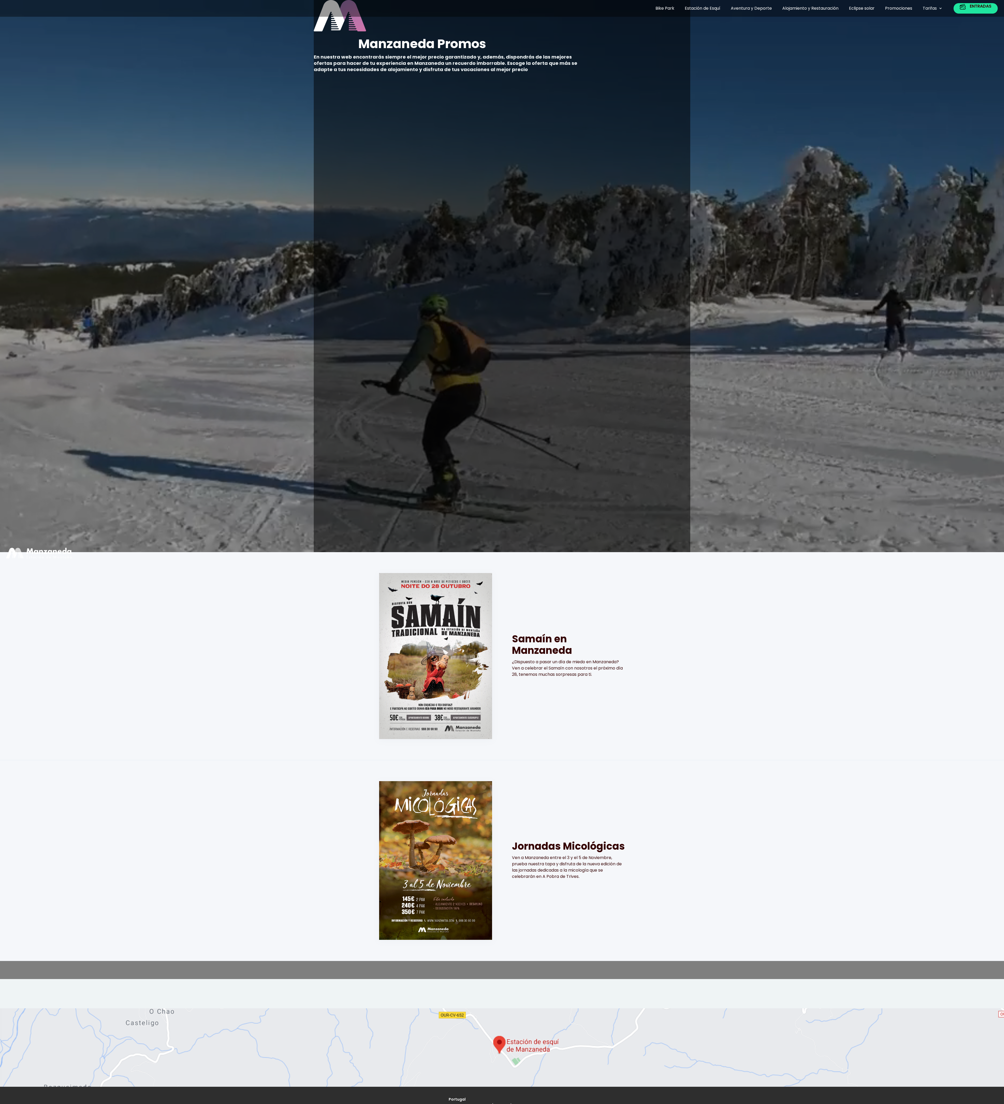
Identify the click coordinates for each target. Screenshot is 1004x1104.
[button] (932, 8)
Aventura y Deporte (751, 8)
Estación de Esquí (702, 8)
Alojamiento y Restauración (810, 8)
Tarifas (930, 8)
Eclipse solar (862, 8)
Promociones (898, 8)
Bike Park (664, 8)
